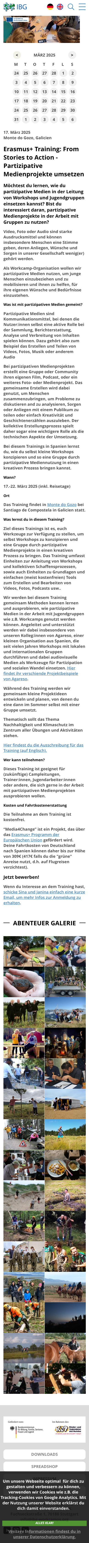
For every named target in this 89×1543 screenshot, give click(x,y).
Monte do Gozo (62, 504)
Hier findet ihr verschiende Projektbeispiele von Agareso (40, 673)
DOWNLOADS (44, 1454)
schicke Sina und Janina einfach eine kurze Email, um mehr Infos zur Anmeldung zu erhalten (44, 897)
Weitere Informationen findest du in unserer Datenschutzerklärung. (44, 1534)
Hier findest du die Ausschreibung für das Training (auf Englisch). (43, 747)
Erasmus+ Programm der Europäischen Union (31, 837)
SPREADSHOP (44, 1466)
